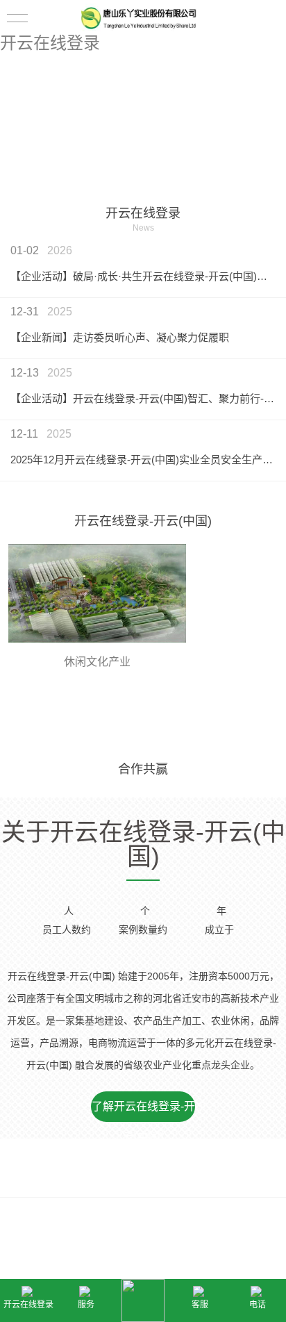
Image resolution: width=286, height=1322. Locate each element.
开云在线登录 (50, 42)
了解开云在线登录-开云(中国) (143, 1111)
